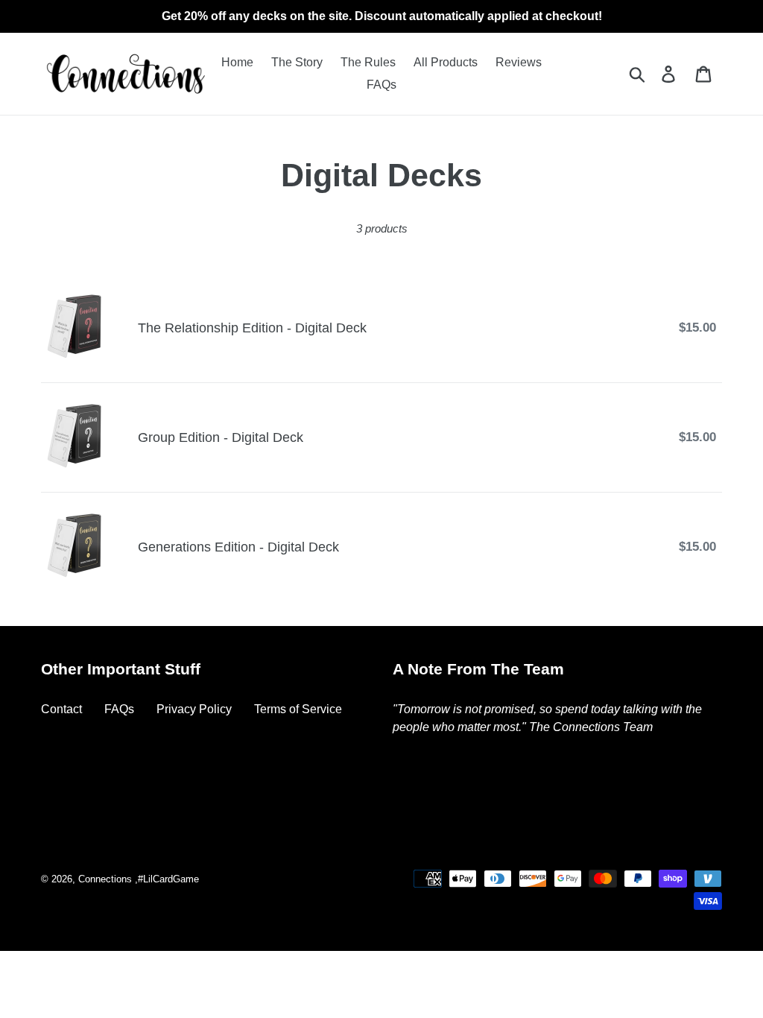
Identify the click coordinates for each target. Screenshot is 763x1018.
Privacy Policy (194, 709)
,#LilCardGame (167, 879)
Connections (105, 879)
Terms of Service (298, 709)
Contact (61, 709)
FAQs (119, 709)
